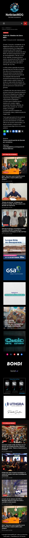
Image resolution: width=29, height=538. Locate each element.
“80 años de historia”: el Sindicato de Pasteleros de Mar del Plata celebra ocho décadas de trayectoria (14, 191)
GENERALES (5, 32)
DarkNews (14, 536)
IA (3, 469)
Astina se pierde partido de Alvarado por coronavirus (14, 140)
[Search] (21, 23)
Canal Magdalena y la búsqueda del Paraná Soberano (13, 146)
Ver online (25, 23)
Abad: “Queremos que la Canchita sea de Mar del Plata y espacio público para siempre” (14, 165)
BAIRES (4, 441)
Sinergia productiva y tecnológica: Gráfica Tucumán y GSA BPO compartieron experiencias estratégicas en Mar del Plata (14, 218)
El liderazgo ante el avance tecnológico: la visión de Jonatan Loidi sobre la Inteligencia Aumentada (14, 462)
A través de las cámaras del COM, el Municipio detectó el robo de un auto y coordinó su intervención (14, 488)
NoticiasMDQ (14, 15)
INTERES (5, 495)
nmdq (4, 40)
